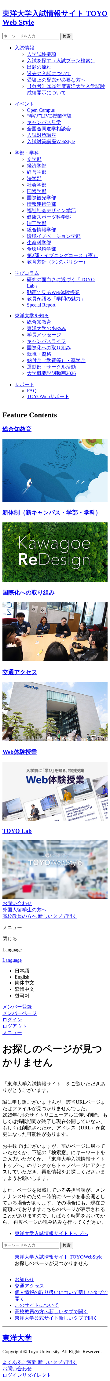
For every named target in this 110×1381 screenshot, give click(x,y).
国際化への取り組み (49, 347)
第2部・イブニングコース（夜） (62, 255)
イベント (24, 104)
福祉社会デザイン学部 (51, 210)
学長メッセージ (44, 334)
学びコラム (27, 273)
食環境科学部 (41, 249)
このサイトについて (37, 1305)
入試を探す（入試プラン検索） (61, 60)
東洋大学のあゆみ (46, 328)
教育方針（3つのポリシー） (57, 261)
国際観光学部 (41, 197)
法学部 (34, 178)
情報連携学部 (41, 204)
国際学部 (36, 191)
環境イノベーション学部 (54, 236)
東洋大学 (17, 1338)
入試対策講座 (41, 135)
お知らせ (24, 1279)
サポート (24, 384)
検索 (67, 36)
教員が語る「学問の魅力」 (56, 298)
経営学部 (36, 172)
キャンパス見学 (44, 122)
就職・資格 (39, 354)
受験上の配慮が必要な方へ (56, 79)
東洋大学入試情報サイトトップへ (51, 1233)
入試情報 (24, 47)
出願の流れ (39, 67)
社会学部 (36, 184)
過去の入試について (49, 73)
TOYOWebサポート (48, 396)
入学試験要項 (41, 54)
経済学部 (36, 165)
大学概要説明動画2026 (51, 373)
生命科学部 (39, 242)
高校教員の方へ (51, 1311)
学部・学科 (27, 152)
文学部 (34, 159)
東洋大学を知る (32, 315)
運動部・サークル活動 (51, 366)
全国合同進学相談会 (49, 128)
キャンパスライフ (46, 341)
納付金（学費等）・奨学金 (56, 360)
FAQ (32, 390)
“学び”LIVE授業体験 (49, 115)
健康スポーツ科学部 (49, 217)
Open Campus (41, 110)
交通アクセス (29, 1285)
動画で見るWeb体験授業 (53, 292)
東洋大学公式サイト (56, 1318)
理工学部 (36, 223)
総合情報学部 (41, 229)
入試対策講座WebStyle (51, 141)
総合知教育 (39, 322)
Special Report (41, 304)
